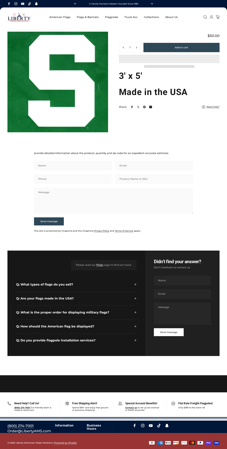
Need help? (213, 107)
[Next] (151, 3)
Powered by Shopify (65, 442)
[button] (169, 59)
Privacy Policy (101, 230)
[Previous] (75, 3)
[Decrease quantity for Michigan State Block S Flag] (122, 47)
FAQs (99, 264)
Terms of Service (124, 230)
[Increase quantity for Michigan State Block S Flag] (137, 47)
